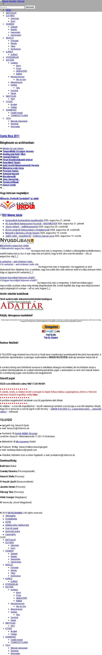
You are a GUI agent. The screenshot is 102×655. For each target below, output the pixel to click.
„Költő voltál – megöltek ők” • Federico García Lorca (29, 236)
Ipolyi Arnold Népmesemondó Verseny (21, 165)
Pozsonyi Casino (10, 170)
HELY (13, 626)
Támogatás (10, 515)
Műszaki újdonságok (19, 121)
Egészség (15, 545)
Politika (14, 634)
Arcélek (14, 631)
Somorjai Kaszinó (11, 173)
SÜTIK (8, 522)
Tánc (18, 88)
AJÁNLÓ (8, 578)
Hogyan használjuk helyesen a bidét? (17, 277)
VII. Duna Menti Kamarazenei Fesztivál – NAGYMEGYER (31, 223)
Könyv (18, 65)
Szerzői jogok (11, 528)
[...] (16, 256)
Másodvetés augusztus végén (14, 245)
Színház (14, 85)
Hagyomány (15, 32)
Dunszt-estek (9, 184)
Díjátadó (14, 27)
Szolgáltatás (11, 518)
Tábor (13, 573)
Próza (18, 68)
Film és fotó (21, 79)
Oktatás (14, 43)
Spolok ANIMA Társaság (26, 433)
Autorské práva (12, 531)
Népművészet (16, 82)
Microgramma (22, 441)
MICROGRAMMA (15, 512)
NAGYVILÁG (10, 623)
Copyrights (10, 534)
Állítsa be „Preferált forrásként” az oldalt (19, 198)
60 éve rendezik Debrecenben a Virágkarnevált (27, 229)
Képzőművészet (17, 76)
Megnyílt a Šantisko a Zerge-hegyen (22, 232)
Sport (13, 548)
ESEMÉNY (10, 24)
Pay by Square (51, 337)
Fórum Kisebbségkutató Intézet (18, 159)
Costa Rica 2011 (10, 136)
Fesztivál (14, 617)
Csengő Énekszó (11, 156)
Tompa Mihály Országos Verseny (18, 151)
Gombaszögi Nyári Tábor (14, 154)
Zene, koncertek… (11, 179)
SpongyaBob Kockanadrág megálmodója (24, 220)
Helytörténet (16, 35)
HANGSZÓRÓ (21, 71)
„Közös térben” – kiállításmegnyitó (21, 226)
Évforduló (14, 40)
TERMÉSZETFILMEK (19, 115)
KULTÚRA (10, 60)
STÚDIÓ (9, 101)
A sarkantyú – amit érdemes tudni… (16, 261)
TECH (8, 118)
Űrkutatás (14, 124)
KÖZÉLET (10, 38)
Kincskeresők (9, 176)
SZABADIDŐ (11, 110)
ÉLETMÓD (10, 15)
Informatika (15, 126)
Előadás (14, 29)
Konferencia (16, 49)
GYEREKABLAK (11, 584)
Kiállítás (19, 74)
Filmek (13, 620)
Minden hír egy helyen (13, 148)
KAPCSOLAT (10, 540)
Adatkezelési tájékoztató (17, 525)
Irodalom (14, 63)
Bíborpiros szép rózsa (13, 168)
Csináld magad (17, 112)
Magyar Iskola (14, 215)
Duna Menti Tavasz (11, 162)
